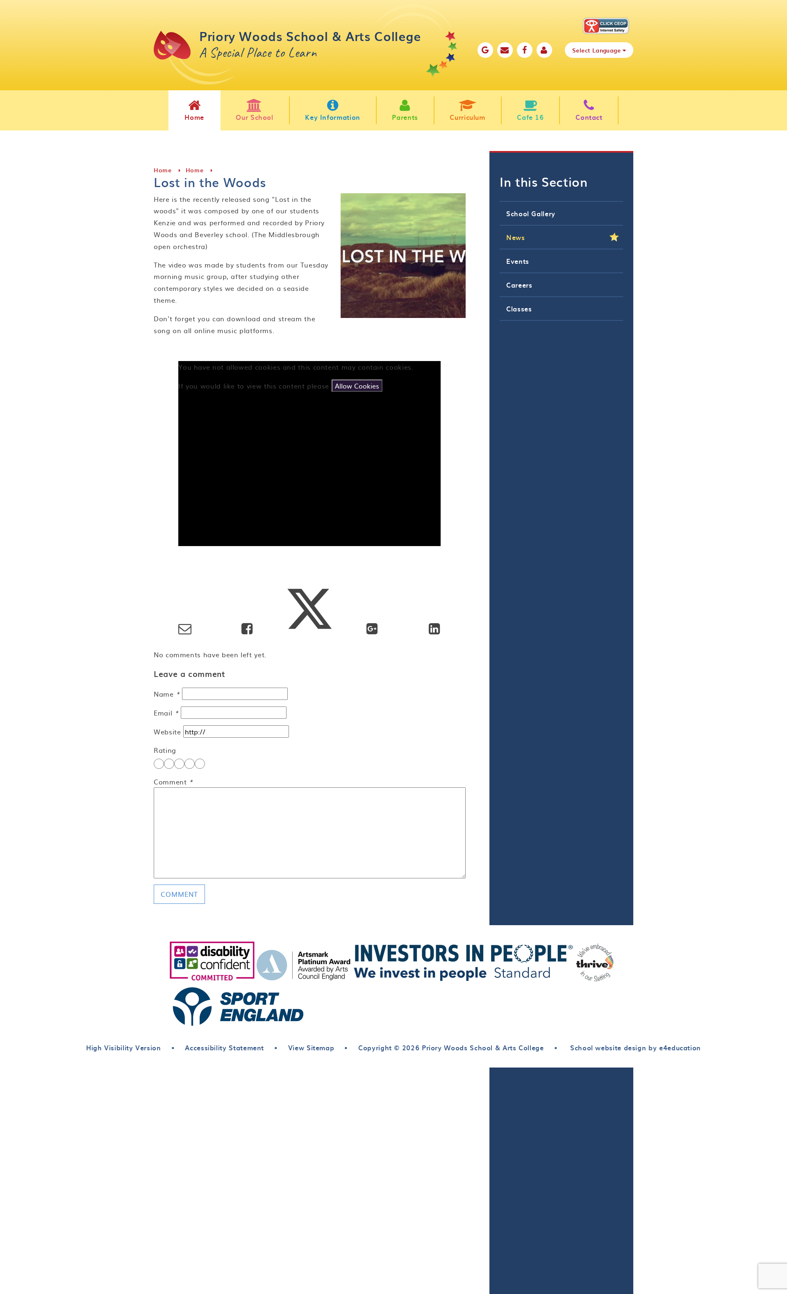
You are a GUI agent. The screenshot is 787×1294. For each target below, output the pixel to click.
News (515, 237)
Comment (173, 781)
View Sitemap (311, 1047)
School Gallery (530, 213)
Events (517, 261)
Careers (519, 285)
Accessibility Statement (224, 1047)
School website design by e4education (634, 1047)
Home (163, 170)
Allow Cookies (357, 386)
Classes (519, 308)
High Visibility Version (123, 1047)
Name (167, 694)
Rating (165, 750)
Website (167, 731)
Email (166, 713)
